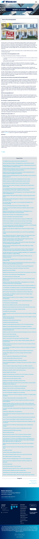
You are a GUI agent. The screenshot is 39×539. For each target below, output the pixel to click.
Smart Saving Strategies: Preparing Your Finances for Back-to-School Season (18, 350)
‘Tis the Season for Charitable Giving (10, 302)
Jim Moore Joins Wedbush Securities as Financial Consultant (15, 360)
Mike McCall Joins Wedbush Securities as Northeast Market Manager (16, 304)
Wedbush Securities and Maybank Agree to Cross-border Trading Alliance (17, 458)
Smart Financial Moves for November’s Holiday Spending (14, 309)
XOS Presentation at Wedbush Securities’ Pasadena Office (14, 470)
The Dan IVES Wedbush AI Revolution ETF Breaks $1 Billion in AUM (16, 205)
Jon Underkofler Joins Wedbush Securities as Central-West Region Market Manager (19, 287)
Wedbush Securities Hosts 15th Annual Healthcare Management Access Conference (19, 332)
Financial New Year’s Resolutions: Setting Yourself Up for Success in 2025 (17, 289)
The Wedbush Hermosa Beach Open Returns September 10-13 (15, 161)
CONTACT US (33, 505)
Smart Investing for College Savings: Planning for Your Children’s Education (17, 365)
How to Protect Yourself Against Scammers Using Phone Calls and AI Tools (17, 419)
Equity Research (23, 510)
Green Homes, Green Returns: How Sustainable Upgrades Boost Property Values (18, 368)
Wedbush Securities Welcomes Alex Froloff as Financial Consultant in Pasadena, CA (19, 285)
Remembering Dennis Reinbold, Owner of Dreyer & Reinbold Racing (16, 183)
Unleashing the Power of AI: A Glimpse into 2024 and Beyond (15, 386)
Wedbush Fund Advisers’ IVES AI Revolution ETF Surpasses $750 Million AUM (17, 218)
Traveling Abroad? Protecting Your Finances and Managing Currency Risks (17, 428)
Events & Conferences (32, 483)
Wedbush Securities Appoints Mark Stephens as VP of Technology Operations (18, 324)
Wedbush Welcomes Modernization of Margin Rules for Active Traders (16, 179)
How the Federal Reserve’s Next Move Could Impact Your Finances (16, 268)
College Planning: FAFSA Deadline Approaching (12, 430)
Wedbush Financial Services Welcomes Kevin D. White (13, 376)
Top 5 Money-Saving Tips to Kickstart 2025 (11, 276)
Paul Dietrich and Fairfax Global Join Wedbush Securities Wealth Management (18, 266)
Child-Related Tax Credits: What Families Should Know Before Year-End (17, 472)
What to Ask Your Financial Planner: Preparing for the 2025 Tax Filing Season (18, 291)
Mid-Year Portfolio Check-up (8, 432)
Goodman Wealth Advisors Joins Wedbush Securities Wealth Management (17, 223)
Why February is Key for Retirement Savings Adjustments (14, 274)
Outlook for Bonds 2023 (7, 464)
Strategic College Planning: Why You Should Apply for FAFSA (15, 398)
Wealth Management (23, 506)
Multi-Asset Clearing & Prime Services (24, 515)
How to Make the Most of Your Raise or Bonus (12, 456)
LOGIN (33, 509)
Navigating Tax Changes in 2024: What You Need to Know (14, 380)
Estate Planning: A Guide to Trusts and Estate (12, 466)
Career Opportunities (24, 517)
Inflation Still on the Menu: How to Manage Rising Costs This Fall (15, 214)
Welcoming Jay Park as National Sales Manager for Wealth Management (17, 436)
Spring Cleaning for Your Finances (9, 372)
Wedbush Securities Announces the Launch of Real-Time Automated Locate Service (19, 272)
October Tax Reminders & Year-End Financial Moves (13, 216)
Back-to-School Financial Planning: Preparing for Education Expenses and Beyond (19, 417)
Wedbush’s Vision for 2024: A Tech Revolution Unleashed (14, 388)
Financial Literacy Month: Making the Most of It (12, 452)
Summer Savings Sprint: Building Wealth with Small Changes (15, 356)
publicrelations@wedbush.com (7, 497)
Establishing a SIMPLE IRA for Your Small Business (12, 411)
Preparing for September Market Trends (11, 336)
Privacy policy (21, 534)
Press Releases (33, 482)
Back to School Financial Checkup (9, 334)
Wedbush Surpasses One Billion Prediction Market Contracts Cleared (16, 181)
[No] (37, 531)
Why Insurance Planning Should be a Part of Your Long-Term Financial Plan (17, 454)
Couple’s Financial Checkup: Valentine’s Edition (12, 378)
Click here (6, 132)
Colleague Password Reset (23, 521)
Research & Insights (33, 480)
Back (3, 152)
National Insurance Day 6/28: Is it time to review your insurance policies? (17, 434)
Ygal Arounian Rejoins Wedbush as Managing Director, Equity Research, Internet (18, 163)
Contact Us (22, 523)
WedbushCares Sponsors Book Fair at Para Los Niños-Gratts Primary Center (17, 468)
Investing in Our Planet (7, 450)
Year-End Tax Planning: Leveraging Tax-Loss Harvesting (14, 392)
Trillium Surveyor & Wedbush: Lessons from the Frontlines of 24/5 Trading (17, 221)
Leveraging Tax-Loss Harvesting (9, 311)
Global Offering (23, 513)
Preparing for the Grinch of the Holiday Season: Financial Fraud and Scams (17, 300)
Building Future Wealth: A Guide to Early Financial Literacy (14, 370)
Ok (15, 534)
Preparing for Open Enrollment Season (10, 322)
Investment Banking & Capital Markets (23, 508)
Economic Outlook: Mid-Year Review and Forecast (12, 358)
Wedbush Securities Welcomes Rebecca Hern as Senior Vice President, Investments (19, 390)
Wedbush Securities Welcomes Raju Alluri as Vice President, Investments (17, 326)
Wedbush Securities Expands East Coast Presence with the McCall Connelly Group (19, 307)
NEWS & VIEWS (19, 9)
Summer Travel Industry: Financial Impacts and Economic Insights (16, 338)
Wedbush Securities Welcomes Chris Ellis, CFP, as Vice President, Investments (18, 374)
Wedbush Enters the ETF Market (9, 270)
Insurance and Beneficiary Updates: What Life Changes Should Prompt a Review (18, 474)
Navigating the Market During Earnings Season (12, 320)
